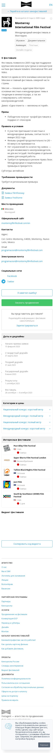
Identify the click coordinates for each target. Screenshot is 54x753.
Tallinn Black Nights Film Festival (29, 470)
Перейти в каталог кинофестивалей (28, 11)
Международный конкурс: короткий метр (24, 428)
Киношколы (7, 605)
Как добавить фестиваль (13, 648)
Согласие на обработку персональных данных (23, 687)
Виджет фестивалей (10, 670)
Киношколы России (10, 661)
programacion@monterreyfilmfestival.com (22, 250)
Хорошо (44, 744)
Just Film (18, 482)
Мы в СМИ (6, 571)
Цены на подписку (10, 696)
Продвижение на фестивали (14, 614)
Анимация (21, 45)
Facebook (12, 276)
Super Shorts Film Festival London (30, 457)
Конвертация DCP (10, 618)
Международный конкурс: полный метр (23, 415)
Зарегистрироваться (27, 325)
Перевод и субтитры (11, 623)
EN (50, 5)
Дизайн (5, 627)
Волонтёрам (7, 584)
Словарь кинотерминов (12, 665)
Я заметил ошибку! (27, 292)
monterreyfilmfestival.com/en (16, 223)
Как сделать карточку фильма (15, 644)
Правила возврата (10, 700)
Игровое (20, 40)
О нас (4, 567)
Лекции (5, 580)
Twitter (10, 281)
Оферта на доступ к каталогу (14, 691)
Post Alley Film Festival (25, 446)
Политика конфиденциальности (16, 678)
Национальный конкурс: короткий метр (23, 409)
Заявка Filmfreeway (14, 193)
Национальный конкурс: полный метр (22, 422)
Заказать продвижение (27, 302)
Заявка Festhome (13, 197)
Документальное (36, 40)
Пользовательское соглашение (16, 683)
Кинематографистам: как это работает (19, 640)
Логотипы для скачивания (13, 575)
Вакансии (6, 588)
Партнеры (6, 601)
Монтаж (5, 631)
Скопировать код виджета (27, 543)
